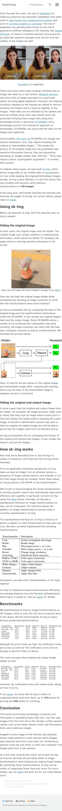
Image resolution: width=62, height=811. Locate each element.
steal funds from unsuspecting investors (31, 20)
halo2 (14, 499)
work (23, 138)
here (57, 290)
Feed (32, 801)
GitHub (21, 801)
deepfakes (45, 13)
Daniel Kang (9, 4)
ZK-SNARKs (41, 121)
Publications (36, 4)
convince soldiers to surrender (25, 23)
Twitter (8, 801)
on (28, 138)
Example (22, 84)
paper (13, 199)
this (18, 138)
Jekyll (30, 805)
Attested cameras (48, 94)
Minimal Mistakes (40, 805)
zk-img (46, 169)
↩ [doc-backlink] (28, 781)
